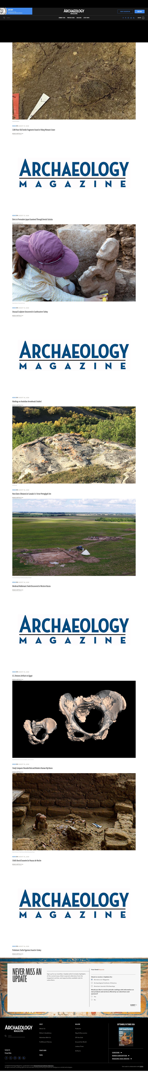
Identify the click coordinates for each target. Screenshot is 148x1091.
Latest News (86, 18)
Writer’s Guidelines (45, 1033)
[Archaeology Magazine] (18, 1032)
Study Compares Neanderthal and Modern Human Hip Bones (32, 768)
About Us (42, 1029)
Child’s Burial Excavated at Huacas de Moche (26, 860)
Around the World (81, 1042)
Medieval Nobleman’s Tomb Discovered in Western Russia (31, 586)
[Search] (4, 18)
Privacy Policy (8, 1053)
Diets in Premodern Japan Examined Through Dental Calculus (32, 219)
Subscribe (139, 12)
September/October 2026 (126, 1024)
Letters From (79, 1046)
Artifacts (78, 1051)
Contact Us (7, 1050)
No (95, 1000)
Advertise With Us (45, 1037)
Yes (95, 997)
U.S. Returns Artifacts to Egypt (22, 675)
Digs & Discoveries (81, 1033)
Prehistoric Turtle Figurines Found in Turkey (26, 950)
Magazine (101, 980)
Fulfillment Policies (45, 1042)
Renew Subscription (125, 12)
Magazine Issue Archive (121, 1059)
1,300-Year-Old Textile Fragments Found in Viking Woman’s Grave (33, 129)
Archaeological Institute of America (105, 983)
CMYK (141, 1066)
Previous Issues (71, 18)
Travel (41, 1055)
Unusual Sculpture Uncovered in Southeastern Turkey (30, 311)
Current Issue (62, 18)
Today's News (42, 1051)
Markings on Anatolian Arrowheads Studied (26, 401)
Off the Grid (79, 1037)
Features (78, 1029)
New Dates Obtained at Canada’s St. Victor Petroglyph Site (31, 493)
